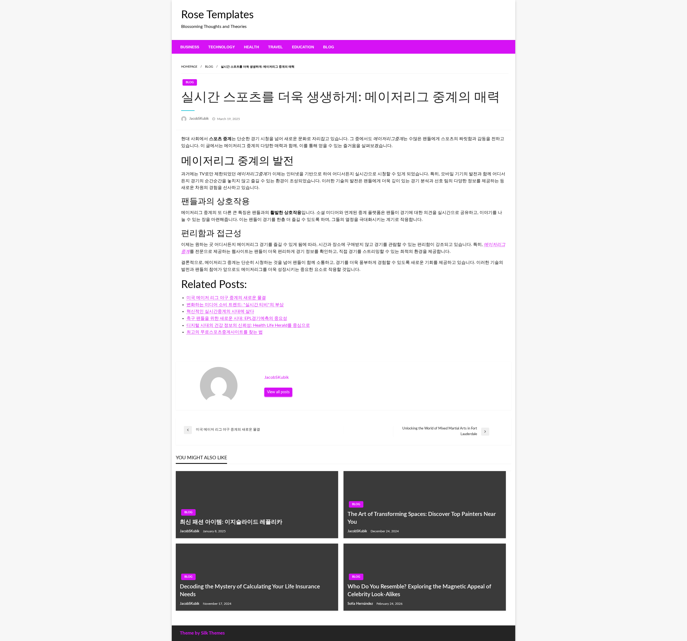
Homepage (189, 66)
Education (303, 47)
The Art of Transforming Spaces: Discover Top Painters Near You (422, 518)
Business (189, 47)
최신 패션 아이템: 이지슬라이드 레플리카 (231, 522)
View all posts (278, 392)
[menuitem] (190, 47)
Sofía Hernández (361, 604)
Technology (221, 47)
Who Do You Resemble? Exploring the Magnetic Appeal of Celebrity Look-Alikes (419, 590)
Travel (275, 47)
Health (251, 47)
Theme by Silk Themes (202, 633)
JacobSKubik (199, 119)
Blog (328, 47)
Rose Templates (217, 15)
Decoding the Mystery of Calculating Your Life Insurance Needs (250, 590)
